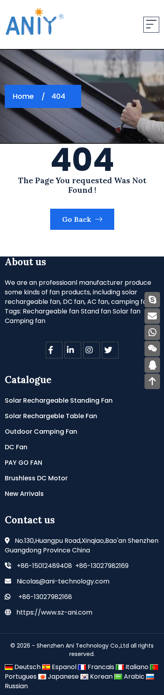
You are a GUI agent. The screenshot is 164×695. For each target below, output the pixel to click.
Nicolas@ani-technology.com (63, 581)
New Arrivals (24, 493)
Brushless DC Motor (36, 478)
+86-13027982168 (45, 596)
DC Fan (16, 447)
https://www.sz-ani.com (54, 612)
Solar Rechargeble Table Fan (51, 416)
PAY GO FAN (23, 462)
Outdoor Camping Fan (41, 431)
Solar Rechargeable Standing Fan (59, 400)
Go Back (77, 219)
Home (23, 96)
